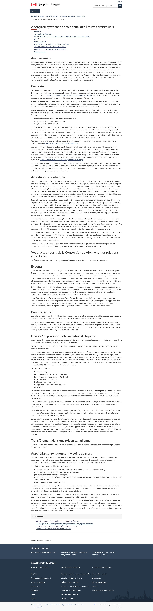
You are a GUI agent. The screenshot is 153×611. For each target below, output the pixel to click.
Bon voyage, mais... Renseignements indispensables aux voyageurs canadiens (64, 524)
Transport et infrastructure (71, 590)
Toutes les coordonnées (39, 567)
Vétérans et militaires (99, 582)
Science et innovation (99, 574)
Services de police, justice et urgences (74, 586)
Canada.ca (34, 16)
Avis (82, 605)
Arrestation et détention (43, 34)
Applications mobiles (52, 605)
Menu (36, 11)
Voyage (41, 16)
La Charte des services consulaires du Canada (61, 143)
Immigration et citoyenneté (41, 578)
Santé (33, 594)
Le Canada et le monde (69, 594)
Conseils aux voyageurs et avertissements (72, 16)
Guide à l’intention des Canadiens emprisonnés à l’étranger (61, 160)
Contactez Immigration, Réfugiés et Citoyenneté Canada (74, 553)
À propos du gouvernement (102, 567)
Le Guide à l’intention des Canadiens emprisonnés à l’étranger (69, 95)
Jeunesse (95, 586)
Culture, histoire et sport (70, 582)
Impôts (33, 598)
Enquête (37, 39)
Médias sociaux (36, 605)
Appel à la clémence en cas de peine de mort (50, 49)
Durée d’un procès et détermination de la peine (51, 44)
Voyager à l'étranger (52, 16)
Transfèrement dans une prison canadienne (50, 47)
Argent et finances (68, 598)
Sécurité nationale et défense (71, 578)
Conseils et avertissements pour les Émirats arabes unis (56, 526)
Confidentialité (38, 607)
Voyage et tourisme (38, 582)
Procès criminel (40, 42)
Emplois (34, 574)
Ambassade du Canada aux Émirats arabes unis (53, 529)
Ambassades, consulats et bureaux (43, 552)
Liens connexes (40, 52)
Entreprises (35, 586)
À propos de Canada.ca (70, 605)
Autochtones (96, 578)
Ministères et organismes (70, 567)
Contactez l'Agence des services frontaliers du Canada (103, 553)
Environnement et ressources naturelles (75, 574)
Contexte (37, 31)
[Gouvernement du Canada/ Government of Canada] (45, 5)
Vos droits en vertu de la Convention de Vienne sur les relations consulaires (61, 36)
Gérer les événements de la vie (103, 590)
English (120, 2)
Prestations (35, 590)
